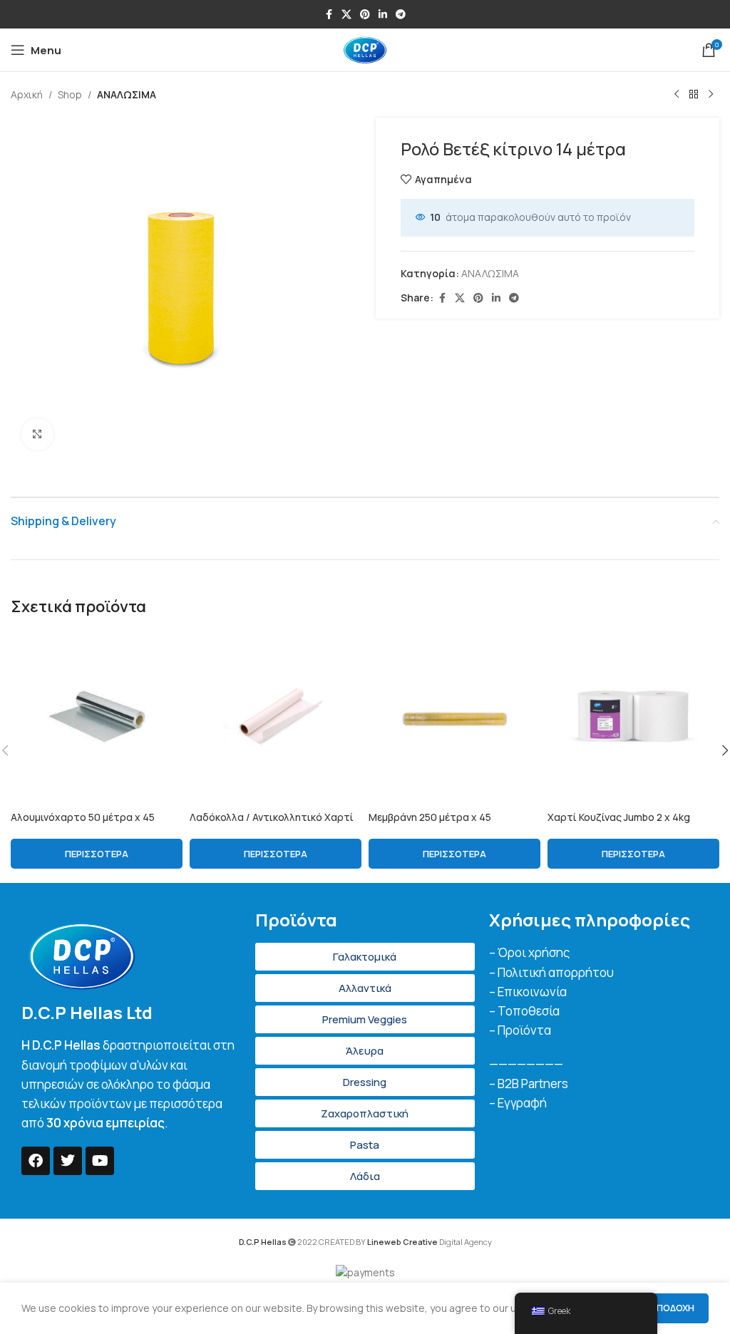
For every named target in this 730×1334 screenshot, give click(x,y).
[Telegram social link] (400, 14)
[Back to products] (693, 94)
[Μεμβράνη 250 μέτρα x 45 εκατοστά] (454, 717)
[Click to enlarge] (37, 434)
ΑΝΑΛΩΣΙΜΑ (126, 94)
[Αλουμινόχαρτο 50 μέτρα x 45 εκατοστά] (96, 717)
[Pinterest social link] (365, 14)
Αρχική (27, 94)
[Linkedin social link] (382, 14)
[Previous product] (676, 94)
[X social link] (346, 14)
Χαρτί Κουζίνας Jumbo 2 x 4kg (619, 817)
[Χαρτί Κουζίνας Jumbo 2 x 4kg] (633, 717)
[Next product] (710, 94)
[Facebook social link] (328, 14)
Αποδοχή (672, 1307)
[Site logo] (365, 49)
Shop (70, 94)
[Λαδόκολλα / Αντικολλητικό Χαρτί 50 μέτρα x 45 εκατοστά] (275, 717)
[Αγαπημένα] (177, 650)
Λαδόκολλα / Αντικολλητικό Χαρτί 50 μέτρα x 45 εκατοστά (272, 824)
